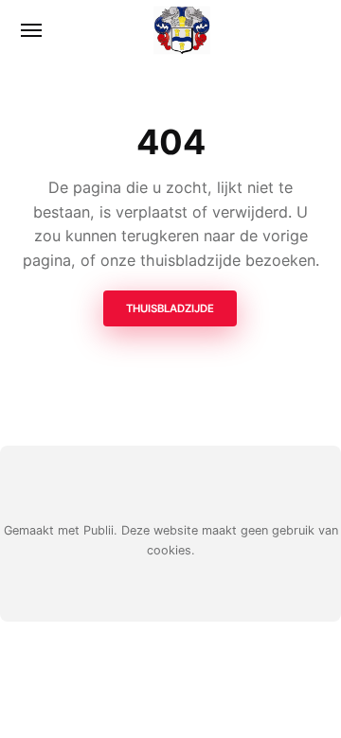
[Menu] (32, 30)
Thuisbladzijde (171, 308)
